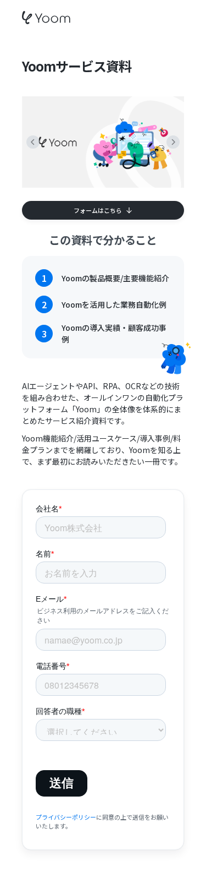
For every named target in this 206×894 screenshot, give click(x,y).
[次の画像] (173, 142)
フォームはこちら (98, 210)
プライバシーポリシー (66, 817)
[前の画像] (33, 142)
